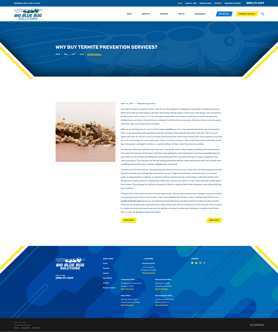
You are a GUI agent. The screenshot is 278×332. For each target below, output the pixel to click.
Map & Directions (148, 273)
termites (169, 129)
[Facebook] (204, 263)
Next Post (214, 220)
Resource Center (233, 3)
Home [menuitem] (129, 14)
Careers (106, 273)
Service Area (205, 3)
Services (106, 268)
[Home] (28, 14)
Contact (218, 3)
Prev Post (129, 220)
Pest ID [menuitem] (181, 14)
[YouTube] (196, 263)
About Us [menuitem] (146, 14)
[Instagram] (200, 263)
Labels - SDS (191, 3)
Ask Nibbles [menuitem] (200, 14)
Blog (180, 3)
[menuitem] (16, 328)
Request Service (247, 14)
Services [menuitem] (164, 14)
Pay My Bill (224, 14)
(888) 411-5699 (255, 3)
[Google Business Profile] (192, 263)
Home (105, 263)
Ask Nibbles (107, 278)
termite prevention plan (131, 201)
